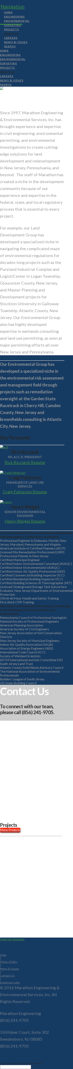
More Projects (10, 830)
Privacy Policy (8, 961)
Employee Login (10, 982)
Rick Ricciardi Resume (25, 462)
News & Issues (9, 968)
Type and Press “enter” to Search (21, 1063)
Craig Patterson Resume (25, 491)
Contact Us (7, 975)
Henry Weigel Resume (25, 520)
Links (3, 955)
